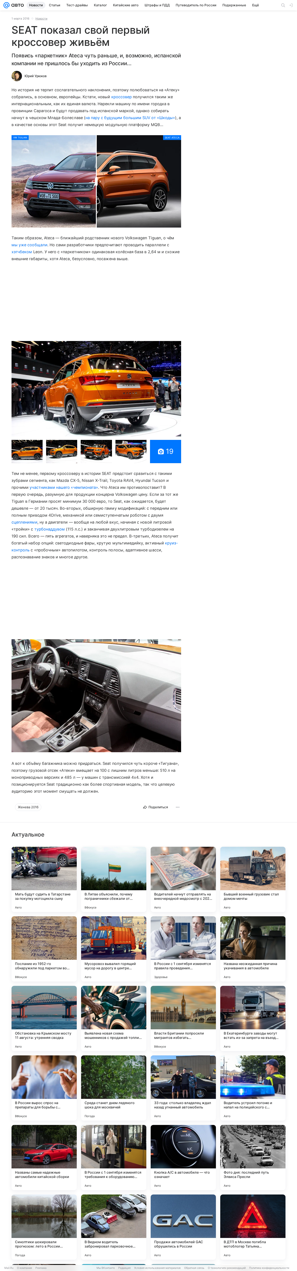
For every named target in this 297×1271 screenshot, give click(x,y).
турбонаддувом (49, 529)
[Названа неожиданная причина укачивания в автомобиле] (252, 949)
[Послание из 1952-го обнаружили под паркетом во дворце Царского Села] (44, 949)
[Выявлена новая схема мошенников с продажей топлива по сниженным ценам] (113, 1018)
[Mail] (6, 5)
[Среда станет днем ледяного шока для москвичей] (113, 1088)
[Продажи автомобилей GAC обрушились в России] (183, 1227)
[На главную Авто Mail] (17, 5)
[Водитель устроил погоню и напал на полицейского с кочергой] (252, 1088)
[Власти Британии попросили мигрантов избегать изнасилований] (183, 1018)
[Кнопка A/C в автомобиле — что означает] (183, 1157)
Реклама (41, 1267)
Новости (41, 18)
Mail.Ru (8, 1267)
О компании (24, 1267)
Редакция (124, 1267)
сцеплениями (24, 522)
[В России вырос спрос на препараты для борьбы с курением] (44, 1088)
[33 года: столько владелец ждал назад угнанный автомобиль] (183, 1088)
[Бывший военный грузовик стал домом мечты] (252, 879)
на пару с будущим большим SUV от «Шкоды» (130, 117)
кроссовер (121, 97)
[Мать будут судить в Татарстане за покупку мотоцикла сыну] (44, 879)
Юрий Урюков (36, 76)
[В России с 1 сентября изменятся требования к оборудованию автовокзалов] (113, 1157)
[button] (96, 388)
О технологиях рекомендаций (227, 1267)
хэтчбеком (22, 252)
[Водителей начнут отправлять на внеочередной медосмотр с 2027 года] (183, 879)
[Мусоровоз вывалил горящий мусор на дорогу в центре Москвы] (113, 949)
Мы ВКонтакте (106, 1267)
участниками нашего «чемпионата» (64, 487)
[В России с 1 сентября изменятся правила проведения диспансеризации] (183, 949)
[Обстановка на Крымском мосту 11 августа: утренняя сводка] (44, 1018)
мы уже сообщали (29, 245)
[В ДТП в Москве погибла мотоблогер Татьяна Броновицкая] (252, 1227)
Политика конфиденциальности (269, 1267)
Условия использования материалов (157, 1267)
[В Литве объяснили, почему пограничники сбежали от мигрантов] (113, 879)
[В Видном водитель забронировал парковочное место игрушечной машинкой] (113, 1227)
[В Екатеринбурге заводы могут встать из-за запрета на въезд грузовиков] (252, 1018)
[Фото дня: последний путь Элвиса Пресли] (252, 1157)
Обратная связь (194, 1267)
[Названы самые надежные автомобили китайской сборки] (44, 1157)
